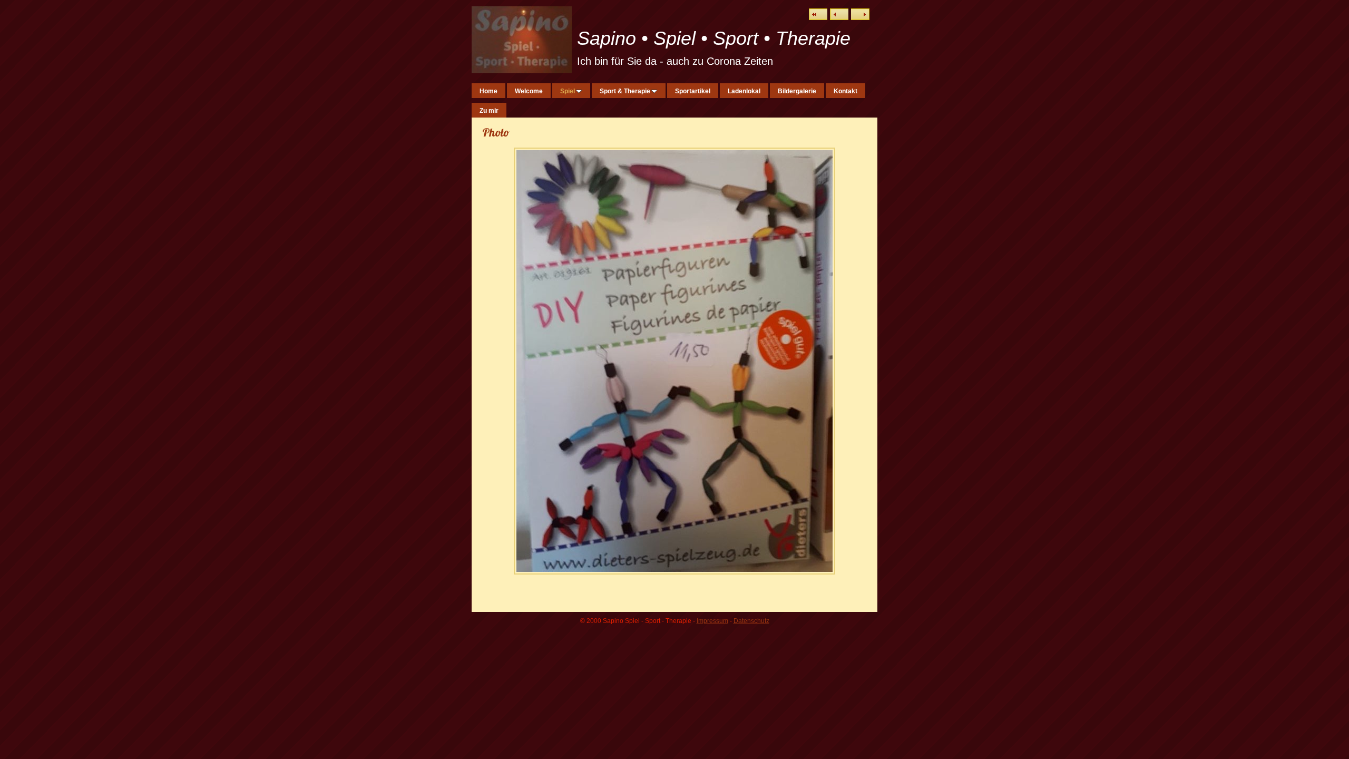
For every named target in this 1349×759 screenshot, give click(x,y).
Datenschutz (751, 621)
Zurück (839, 14)
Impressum (712, 621)
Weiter (860, 14)
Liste (818, 14)
